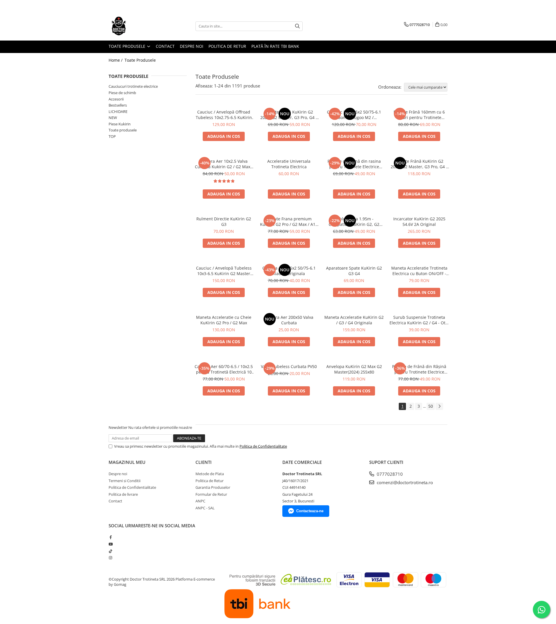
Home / (116, 60)
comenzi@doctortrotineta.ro (404, 482)
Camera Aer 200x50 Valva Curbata (288, 319)
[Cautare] (297, 26)
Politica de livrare (123, 494)
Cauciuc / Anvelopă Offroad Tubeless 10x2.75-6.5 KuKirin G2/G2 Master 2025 (224, 114)
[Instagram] (110, 557)
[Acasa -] (138, 26)
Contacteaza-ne (309, 511)
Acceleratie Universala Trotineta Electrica (288, 163)
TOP (112, 136)
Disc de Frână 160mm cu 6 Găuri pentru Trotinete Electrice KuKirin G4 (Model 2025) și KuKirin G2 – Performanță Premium (419, 114)
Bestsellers (118, 105)
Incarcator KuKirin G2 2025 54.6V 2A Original (419, 221)
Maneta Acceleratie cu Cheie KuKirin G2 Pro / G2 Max (223, 319)
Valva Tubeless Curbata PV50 (289, 366)
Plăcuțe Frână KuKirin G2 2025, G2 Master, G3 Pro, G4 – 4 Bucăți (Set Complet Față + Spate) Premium (419, 163)
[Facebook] (110, 537)
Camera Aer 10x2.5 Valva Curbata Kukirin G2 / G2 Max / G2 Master (224, 163)
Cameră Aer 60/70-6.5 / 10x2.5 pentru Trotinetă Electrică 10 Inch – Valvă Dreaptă (224, 369)
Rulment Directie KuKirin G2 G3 (223, 221)
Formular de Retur (211, 494)
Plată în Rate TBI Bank (275, 46)
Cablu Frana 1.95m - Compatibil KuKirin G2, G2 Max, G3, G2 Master (354, 221)
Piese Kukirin (120, 124)
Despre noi (191, 46)
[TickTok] (110, 551)
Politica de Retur (227, 46)
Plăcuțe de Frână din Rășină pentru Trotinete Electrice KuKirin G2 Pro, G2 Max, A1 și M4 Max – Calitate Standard (419, 369)
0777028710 (389, 474)
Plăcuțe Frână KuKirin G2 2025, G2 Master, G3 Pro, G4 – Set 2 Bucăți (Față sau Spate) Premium (289, 114)
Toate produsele (123, 130)
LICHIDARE (118, 111)
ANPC (200, 501)
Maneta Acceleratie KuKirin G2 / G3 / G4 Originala (354, 319)
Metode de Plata (209, 473)
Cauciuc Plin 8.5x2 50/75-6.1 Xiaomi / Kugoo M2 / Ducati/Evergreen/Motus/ (354, 114)
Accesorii (116, 99)
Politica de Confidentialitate (263, 446)
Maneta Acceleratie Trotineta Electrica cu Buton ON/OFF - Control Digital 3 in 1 (419, 270)
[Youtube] (110, 544)
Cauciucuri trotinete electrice (133, 86)
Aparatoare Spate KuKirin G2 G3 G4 (354, 270)
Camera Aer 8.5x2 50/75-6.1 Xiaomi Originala (289, 270)
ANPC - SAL (205, 507)
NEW (113, 117)
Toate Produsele (128, 46)
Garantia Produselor (212, 487)
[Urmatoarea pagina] (439, 406)
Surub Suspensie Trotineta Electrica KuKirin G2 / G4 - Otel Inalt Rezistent (419, 319)
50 (430, 406)
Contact (165, 46)
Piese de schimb (122, 92)
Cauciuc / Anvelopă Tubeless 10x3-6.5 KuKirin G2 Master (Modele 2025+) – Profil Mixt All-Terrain (224, 270)
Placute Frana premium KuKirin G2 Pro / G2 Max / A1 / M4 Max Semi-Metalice (289, 221)
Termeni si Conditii (124, 480)
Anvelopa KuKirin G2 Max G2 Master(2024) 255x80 (354, 369)
